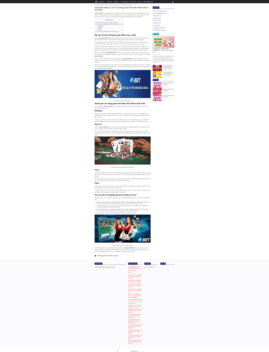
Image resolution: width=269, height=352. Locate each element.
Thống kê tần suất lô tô (159, 27)
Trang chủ (97, 4)
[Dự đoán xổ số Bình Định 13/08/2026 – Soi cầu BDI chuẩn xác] (158, 72)
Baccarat (100, 27)
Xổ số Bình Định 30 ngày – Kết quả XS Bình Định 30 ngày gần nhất (135, 326)
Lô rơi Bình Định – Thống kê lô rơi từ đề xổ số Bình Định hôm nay (134, 285)
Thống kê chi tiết (132, 303)
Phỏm (99, 30)
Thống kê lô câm (157, 16)
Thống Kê (115, 1)
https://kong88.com (14, 348)
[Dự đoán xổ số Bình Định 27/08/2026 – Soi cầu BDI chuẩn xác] (163, 37)
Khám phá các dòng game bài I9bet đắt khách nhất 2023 (109, 24)
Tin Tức (139, 1)
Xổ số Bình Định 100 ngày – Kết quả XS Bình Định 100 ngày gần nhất (134, 316)
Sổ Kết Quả (101, 1)
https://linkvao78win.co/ (150, 267)
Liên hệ (130, 272)
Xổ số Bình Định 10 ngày (159, 30)
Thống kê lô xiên (157, 23)
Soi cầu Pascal (156, 25)
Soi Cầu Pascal (125, 1)
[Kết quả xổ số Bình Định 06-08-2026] (158, 95)
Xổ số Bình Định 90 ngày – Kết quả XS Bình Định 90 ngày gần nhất (135, 336)
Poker (99, 28)
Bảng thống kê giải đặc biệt (160, 13)
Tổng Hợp (102, 4)
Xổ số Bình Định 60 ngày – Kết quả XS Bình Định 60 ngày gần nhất (135, 331)
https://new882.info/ (21, 351)
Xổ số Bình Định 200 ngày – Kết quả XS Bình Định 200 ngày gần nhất (134, 321)
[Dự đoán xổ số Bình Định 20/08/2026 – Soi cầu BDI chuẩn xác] (158, 66)
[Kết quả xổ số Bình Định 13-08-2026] (158, 89)
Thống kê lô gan (157, 18)
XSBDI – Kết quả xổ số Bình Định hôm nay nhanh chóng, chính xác (135, 342)
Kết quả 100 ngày (132, 270)
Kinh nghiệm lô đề (148, 1)
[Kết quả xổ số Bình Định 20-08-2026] (158, 83)
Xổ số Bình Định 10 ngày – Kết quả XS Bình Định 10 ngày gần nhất (135, 311)
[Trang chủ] (96, 1)
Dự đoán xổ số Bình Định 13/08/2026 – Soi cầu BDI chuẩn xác (168, 74)
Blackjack (100, 25)
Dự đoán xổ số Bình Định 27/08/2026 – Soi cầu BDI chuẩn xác (163, 50)
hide (112, 20)
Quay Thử (133, 1)
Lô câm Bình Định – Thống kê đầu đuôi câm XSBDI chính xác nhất (135, 276)
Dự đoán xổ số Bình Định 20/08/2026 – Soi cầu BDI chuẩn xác (168, 67)
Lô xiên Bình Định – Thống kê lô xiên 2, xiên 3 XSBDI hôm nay (135, 290)
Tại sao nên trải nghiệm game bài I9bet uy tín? (106, 31)
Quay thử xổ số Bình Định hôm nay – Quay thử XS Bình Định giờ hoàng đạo (135, 296)
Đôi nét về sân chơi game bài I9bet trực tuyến (106, 22)
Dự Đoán (109, 1)
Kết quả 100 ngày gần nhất (160, 11)
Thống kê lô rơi (157, 20)
